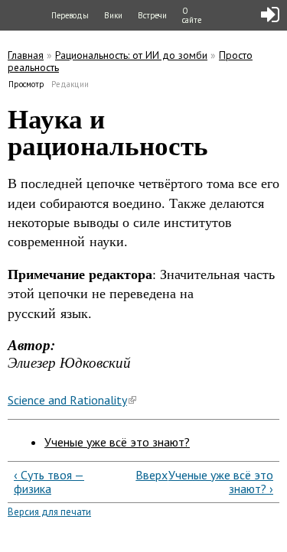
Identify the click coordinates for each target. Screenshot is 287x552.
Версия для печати (49, 511)
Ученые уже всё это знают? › (220, 482)
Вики (113, 15)
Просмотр (26, 84)
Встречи (152, 15)
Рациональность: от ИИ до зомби (131, 55)
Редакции (70, 84)
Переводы (70, 15)
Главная (26, 55)
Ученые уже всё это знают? (117, 442)
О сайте (191, 15)
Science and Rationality (67, 400)
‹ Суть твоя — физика (49, 482)
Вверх (140, 475)
